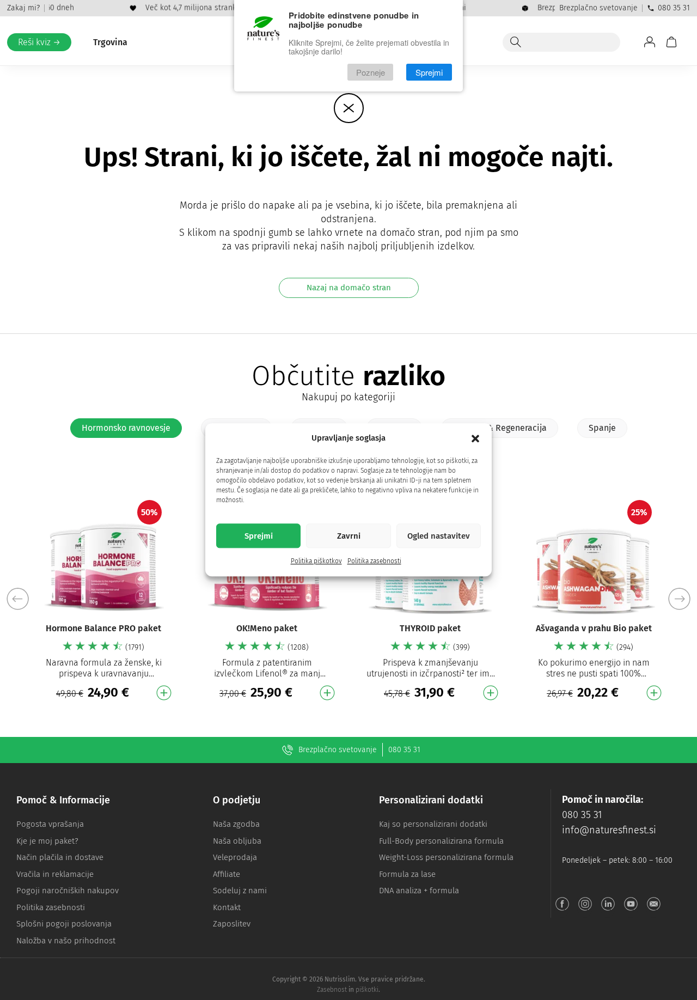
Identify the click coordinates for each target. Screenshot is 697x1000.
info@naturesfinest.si (609, 830)
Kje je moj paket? (47, 841)
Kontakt (227, 907)
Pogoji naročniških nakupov (67, 890)
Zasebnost (332, 989)
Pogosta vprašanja (50, 824)
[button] (475, 438)
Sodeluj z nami (240, 890)
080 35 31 (674, 8)
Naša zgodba (236, 824)
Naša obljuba (237, 841)
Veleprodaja (235, 857)
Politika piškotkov (316, 561)
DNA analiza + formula (419, 890)
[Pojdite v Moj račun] (649, 41)
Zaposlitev (231, 924)
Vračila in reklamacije (55, 874)
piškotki (367, 989)
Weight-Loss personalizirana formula (446, 857)
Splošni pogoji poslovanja (64, 924)
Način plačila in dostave (59, 857)
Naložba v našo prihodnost (65, 941)
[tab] (126, 428)
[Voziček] (671, 41)
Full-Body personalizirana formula (441, 841)
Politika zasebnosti (374, 561)
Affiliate (226, 874)
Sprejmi (258, 536)
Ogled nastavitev (438, 536)
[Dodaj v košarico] (164, 693)
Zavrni (348, 536)
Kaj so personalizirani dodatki (433, 824)
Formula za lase (407, 874)
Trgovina (110, 42)
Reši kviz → (39, 42)
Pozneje (370, 72)
